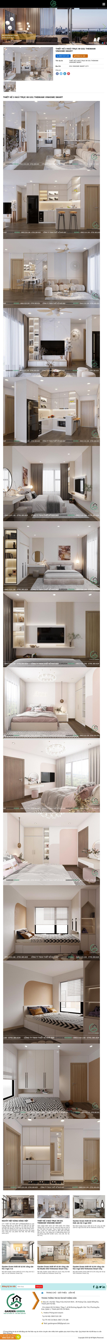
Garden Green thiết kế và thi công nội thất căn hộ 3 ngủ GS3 (88, 1222)
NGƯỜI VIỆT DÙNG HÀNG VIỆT (15, 1221)
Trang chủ (51, 1293)
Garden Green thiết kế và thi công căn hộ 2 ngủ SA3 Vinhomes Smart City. (88, 1268)
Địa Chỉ (58, 66)
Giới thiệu (62, 1293)
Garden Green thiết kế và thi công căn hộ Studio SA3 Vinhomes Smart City (53, 1268)
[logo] (53, 4)
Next (56, 87)
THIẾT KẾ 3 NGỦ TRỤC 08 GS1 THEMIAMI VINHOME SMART (50, 1222)
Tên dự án (59, 60)
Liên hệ (71, 1293)
